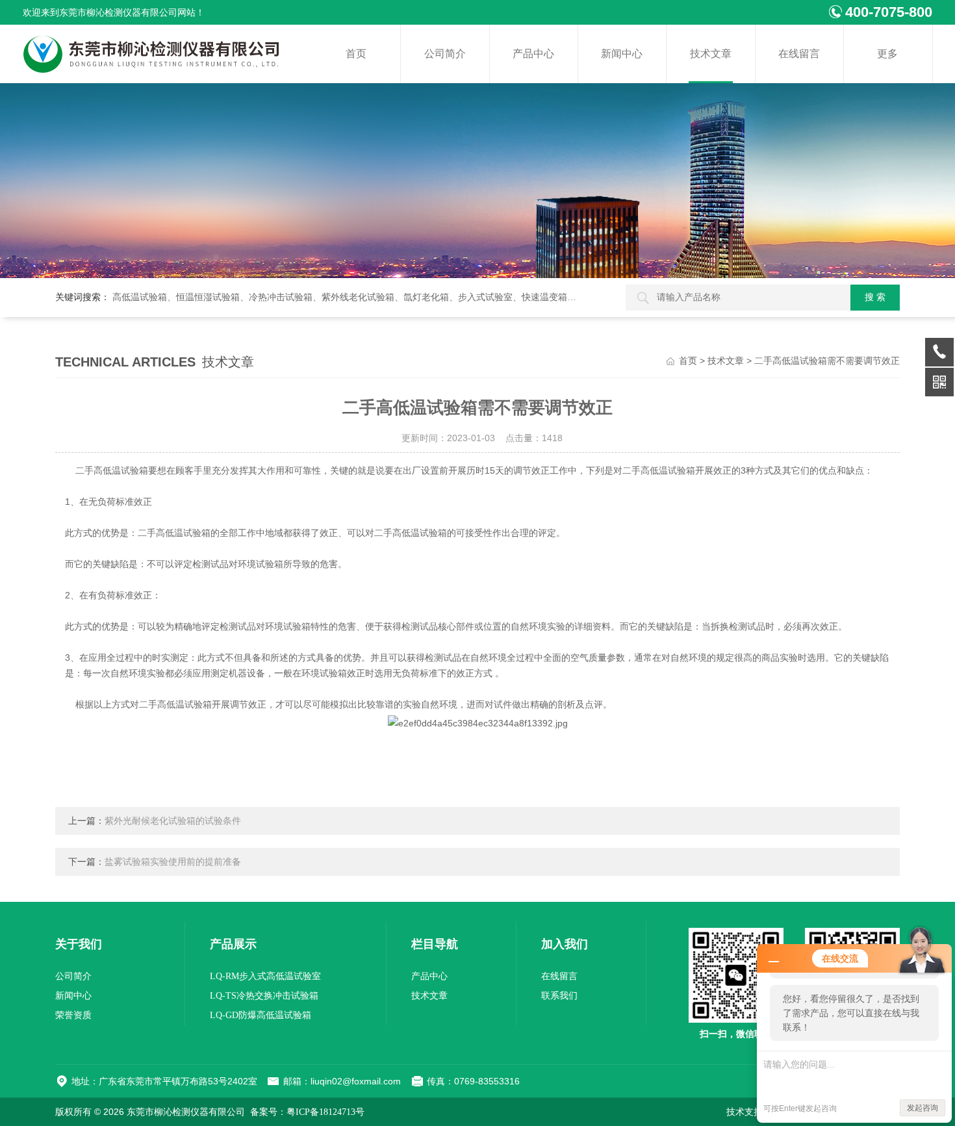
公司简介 (445, 53)
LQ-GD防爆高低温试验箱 (260, 1015)
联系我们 (559, 996)
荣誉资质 (73, 1015)
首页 (356, 53)
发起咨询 (922, 1107)
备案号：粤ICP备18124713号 (307, 1112)
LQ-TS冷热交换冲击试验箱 (264, 996)
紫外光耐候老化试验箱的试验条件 (173, 821)
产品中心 (533, 53)
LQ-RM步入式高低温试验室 (265, 976)
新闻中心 (622, 53)
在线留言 (799, 53)
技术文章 (711, 53)
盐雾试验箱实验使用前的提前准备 (173, 862)
